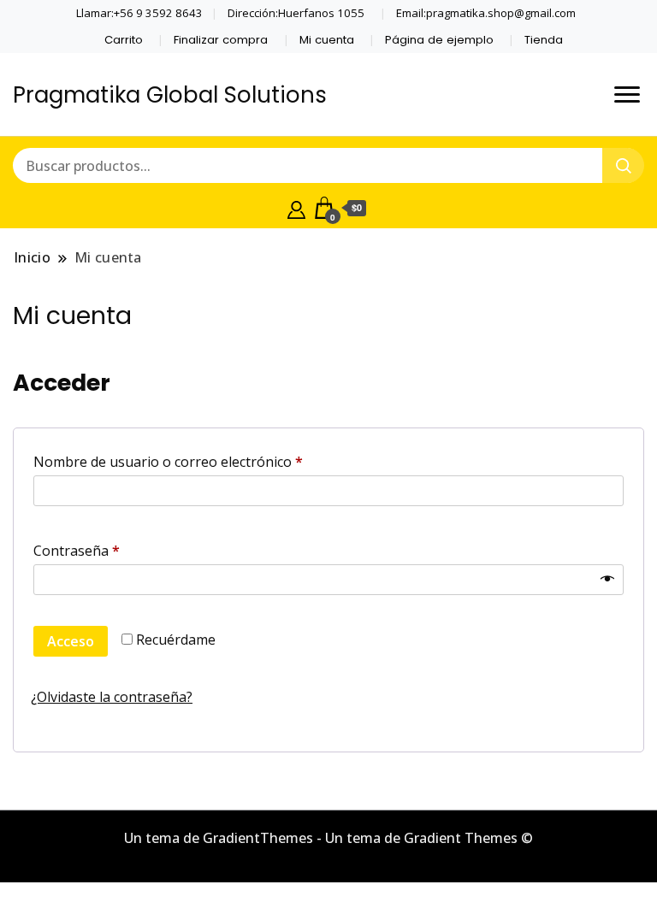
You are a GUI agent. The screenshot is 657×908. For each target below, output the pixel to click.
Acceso (70, 641)
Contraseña (112, 550)
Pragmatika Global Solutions (170, 95)
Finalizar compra (221, 40)
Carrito (123, 40)
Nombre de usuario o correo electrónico (204, 461)
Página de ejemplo (439, 40)
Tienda (543, 40)
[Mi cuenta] (296, 208)
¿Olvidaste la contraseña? (111, 696)
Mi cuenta (326, 40)
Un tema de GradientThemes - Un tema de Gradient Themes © (328, 837)
